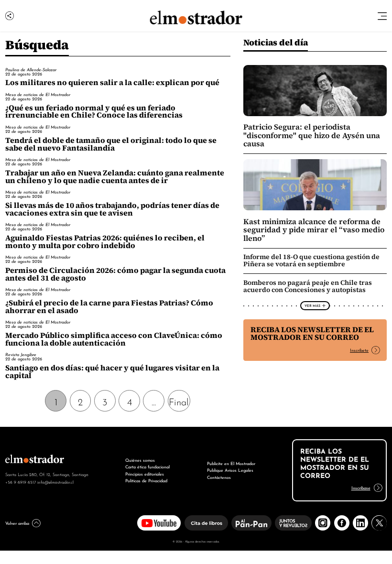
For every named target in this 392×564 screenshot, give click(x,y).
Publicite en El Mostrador (231, 463)
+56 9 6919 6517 (20, 482)
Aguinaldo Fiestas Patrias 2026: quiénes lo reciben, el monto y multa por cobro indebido (105, 241)
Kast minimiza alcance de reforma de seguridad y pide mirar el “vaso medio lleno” (313, 230)
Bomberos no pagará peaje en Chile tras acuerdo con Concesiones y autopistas (307, 286)
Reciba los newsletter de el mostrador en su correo (312, 333)
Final (179, 401)
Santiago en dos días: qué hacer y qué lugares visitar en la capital (112, 371)
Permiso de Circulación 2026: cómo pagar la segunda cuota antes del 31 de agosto (115, 274)
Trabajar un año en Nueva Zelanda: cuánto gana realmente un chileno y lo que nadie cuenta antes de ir (114, 176)
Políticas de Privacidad (146, 480)
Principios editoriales (144, 473)
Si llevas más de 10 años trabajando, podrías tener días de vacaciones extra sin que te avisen (112, 209)
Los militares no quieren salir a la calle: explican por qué (112, 82)
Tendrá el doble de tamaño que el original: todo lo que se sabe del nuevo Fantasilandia (111, 144)
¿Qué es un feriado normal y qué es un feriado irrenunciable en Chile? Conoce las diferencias (94, 111)
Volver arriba (17, 523)
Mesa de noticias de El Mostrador (37, 94)
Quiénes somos (140, 459)
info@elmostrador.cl (55, 482)
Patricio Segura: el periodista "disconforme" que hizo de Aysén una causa (311, 135)
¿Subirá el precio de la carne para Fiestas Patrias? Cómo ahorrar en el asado (109, 306)
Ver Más (312, 305)
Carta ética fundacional (147, 466)
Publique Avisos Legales (230, 469)
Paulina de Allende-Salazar (30, 69)
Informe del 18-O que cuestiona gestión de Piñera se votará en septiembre (311, 260)
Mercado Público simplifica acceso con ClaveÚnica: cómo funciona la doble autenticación (113, 339)
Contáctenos (219, 477)
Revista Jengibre (20, 354)
